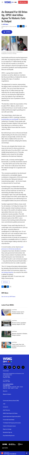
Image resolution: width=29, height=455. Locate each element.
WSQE (18, 386)
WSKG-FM (5, 386)
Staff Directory (6, 410)
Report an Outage (7, 429)
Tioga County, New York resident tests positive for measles (19, 346)
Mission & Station (7, 394)
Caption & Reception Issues (9, 426)
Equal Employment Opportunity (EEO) (12, 416)
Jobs (4, 403)
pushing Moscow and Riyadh (9, 119)
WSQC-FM (5, 388)
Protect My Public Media (8, 419)
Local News (14, 309)
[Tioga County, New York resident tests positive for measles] (6, 345)
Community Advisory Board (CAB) (11, 400)
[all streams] (27, 453)
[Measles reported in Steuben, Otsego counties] (6, 334)
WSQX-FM (10, 386)
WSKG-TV (13, 388)
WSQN (9, 388)
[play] (2, 453)
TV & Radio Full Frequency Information (12, 422)
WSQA (21, 386)
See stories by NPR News (8, 296)
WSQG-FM (14, 386)
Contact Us (5, 407)
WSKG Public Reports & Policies (10, 413)
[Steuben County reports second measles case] (6, 312)
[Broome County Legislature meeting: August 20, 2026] (6, 323)
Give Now (23, 2)
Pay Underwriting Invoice (8, 435)
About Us (5, 391)
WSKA (16, 388)
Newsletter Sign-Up (7, 432)
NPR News (5, 24)
